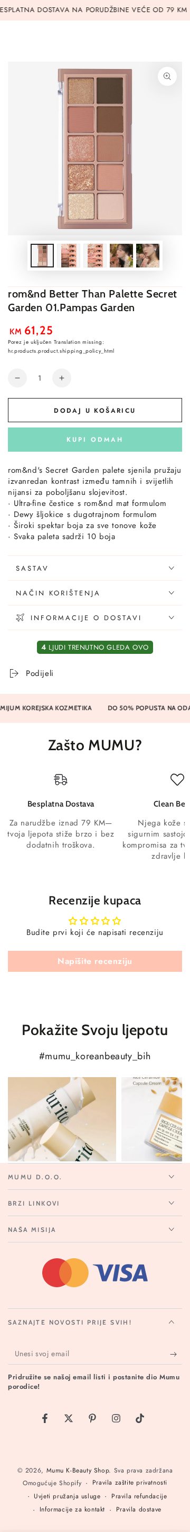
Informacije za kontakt (72, 1509)
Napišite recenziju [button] (95, 961)
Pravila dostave (139, 1509)
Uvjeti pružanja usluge (67, 1496)
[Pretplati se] (176, 1354)
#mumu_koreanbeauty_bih (95, 1056)
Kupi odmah (95, 439)
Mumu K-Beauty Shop (77, 1470)
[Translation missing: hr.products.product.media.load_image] (42, 255)
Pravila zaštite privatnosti (129, 1482)
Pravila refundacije (139, 1496)
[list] (95, 817)
